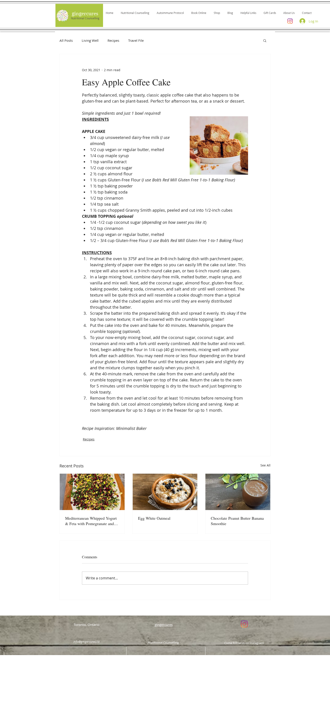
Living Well (90, 40)
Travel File (136, 40)
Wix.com (195, 704)
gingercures (85, 13)
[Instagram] (290, 21)
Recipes (113, 40)
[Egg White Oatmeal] (165, 492)
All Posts (66, 40)
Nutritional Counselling (85, 18)
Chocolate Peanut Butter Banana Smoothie (237, 520)
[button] (265, 40)
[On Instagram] (244, 623)
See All (265, 465)
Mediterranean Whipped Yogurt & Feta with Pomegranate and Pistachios (91, 520)
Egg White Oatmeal (154, 518)
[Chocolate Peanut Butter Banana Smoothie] (237, 492)
